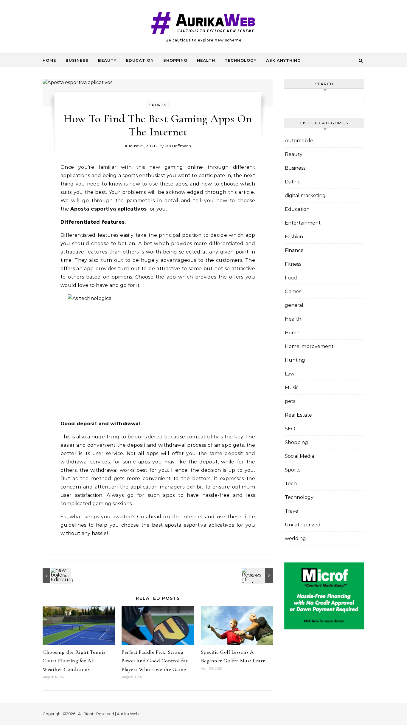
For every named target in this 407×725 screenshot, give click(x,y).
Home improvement (309, 346)
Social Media (299, 456)
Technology (241, 60)
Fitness (293, 264)
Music (292, 387)
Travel (292, 511)
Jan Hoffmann (177, 145)
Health (206, 60)
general (294, 305)
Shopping (175, 60)
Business (77, 60)
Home (49, 60)
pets (290, 401)
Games (293, 291)
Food (291, 278)
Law (289, 374)
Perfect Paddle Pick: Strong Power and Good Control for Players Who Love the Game (155, 661)
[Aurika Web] (203, 24)
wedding (295, 538)
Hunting (295, 360)
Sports (158, 105)
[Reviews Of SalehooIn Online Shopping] (259, 575)
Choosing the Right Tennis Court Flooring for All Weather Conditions (74, 661)
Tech (291, 483)
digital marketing (305, 195)
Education (140, 60)
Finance (294, 250)
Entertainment (303, 223)
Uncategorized (303, 525)
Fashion (294, 236)
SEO (290, 429)
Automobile (299, 140)
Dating (293, 182)
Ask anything (283, 60)
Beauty (107, 60)
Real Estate (298, 415)
